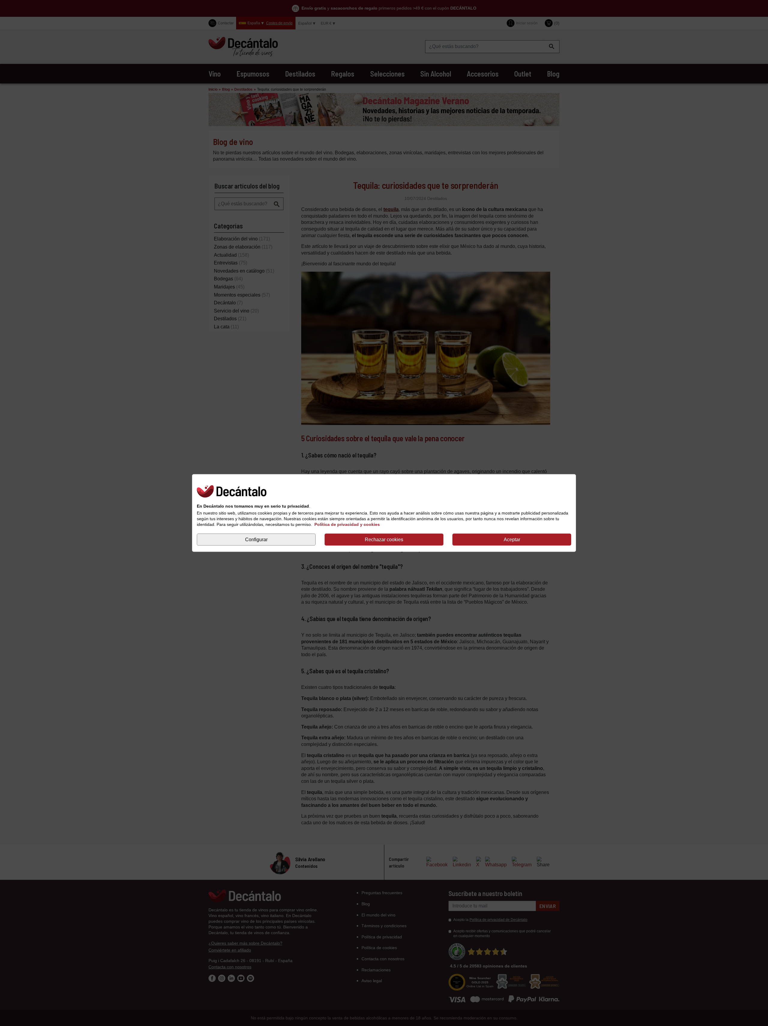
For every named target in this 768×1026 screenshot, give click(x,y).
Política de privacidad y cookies (347, 524)
